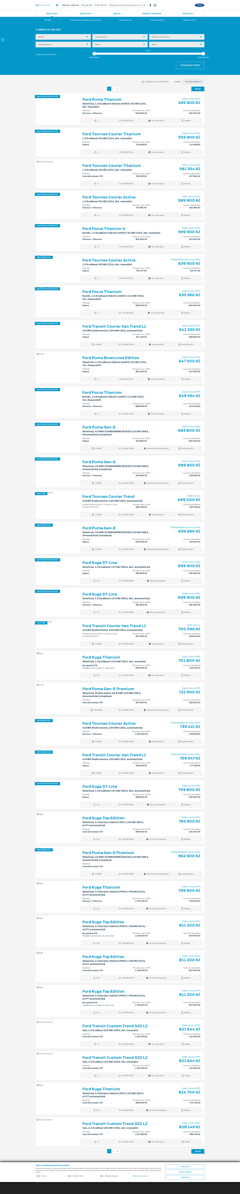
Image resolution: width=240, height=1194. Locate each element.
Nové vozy (52, 13)
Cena (148, 50)
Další (198, 89)
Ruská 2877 (99, 5)
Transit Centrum (151, 13)
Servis (116, 13)
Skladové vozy (125, 20)
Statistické (78, 1176)
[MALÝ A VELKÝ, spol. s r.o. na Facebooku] (151, 5)
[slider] (94, 53)
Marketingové (111, 1176)
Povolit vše (185, 1167)
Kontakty (188, 13)
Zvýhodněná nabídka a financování (85, 20)
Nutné (43, 1176)
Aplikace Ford (189, 20)
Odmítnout (185, 1177)
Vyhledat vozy (190, 65)
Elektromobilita (157, 20)
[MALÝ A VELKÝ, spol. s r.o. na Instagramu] (156, 5)
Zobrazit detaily (140, 1176)
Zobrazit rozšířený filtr (46, 54)
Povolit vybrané (185, 1172)
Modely (48, 20)
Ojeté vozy (86, 13)
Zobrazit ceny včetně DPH (156, 82)
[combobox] (63, 37)
